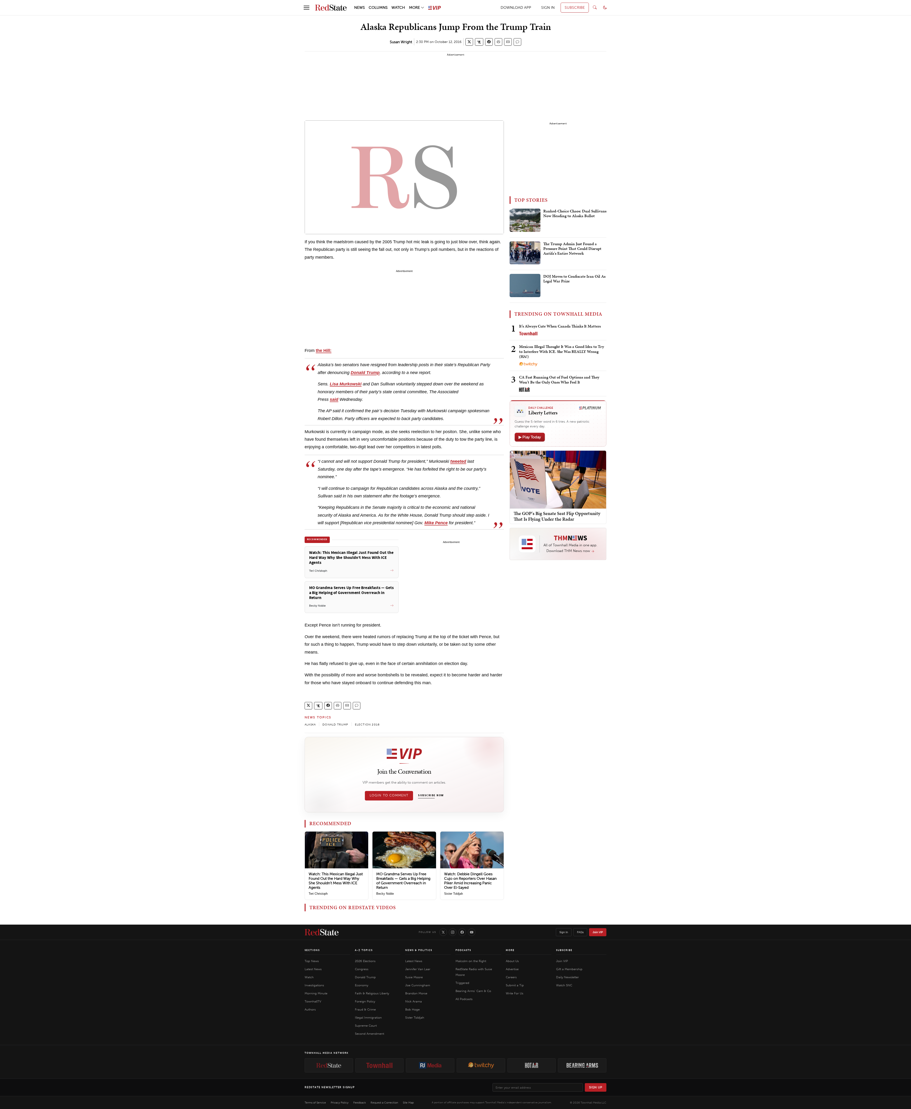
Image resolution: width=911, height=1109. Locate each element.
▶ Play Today (530, 437)
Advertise (512, 969)
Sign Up (595, 1087)
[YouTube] (471, 932)
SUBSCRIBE (575, 7)
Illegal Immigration (368, 1017)
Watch (309, 977)
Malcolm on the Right (471, 961)
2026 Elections (365, 961)
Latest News (313, 969)
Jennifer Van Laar (417, 969)
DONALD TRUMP (335, 724)
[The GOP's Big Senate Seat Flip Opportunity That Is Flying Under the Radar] (558, 479)
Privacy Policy (340, 1102)
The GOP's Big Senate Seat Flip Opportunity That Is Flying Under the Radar (557, 516)
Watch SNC (564, 985)
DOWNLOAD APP (516, 7)
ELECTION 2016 (367, 724)
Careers (511, 977)
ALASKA (310, 724)
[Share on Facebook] (489, 42)
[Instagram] (452, 932)
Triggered (462, 983)
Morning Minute (316, 993)
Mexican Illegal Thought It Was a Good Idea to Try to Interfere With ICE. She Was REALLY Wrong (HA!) (561, 352)
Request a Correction (384, 1102)
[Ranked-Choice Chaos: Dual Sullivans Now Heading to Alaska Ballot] (525, 220)
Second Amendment (369, 1033)
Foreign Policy (365, 1001)
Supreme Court (366, 1025)
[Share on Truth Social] (479, 42)
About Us (512, 961)
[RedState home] (322, 932)
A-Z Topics (364, 950)
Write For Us (514, 993)
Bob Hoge (412, 1009)
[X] (443, 932)
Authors (310, 1009)
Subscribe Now (431, 795)
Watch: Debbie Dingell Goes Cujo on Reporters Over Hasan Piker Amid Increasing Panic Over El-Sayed (470, 881)
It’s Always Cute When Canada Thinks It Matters (560, 326)
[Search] (595, 8)
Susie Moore (414, 977)
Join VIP (598, 932)
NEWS (359, 7)
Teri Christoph (318, 893)
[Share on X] (469, 42)
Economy (361, 985)
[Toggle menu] (306, 7)
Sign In (563, 932)
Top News (312, 961)
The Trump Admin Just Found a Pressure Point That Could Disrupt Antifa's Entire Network (572, 248)
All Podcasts (464, 999)
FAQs (580, 932)
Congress (361, 969)
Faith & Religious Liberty (372, 993)
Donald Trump (365, 977)
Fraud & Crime (365, 1009)
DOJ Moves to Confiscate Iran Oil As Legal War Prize (574, 279)
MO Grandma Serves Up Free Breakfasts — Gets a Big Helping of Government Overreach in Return (403, 881)
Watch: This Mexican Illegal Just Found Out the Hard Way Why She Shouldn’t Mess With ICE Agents (336, 881)
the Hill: (323, 350)
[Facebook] (462, 932)
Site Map (408, 1102)
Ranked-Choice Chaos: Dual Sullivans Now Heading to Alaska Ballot (574, 214)
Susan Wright (401, 42)
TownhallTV (313, 1001)
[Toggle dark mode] (605, 8)
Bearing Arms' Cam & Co (473, 991)
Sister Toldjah (453, 893)
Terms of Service (315, 1102)
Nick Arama (413, 1001)
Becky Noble (385, 893)
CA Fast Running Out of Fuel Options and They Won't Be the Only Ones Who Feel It (559, 379)
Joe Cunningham (417, 985)
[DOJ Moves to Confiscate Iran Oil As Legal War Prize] (525, 285)
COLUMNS (378, 7)
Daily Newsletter (567, 977)
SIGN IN (548, 7)
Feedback (359, 1102)
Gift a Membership (569, 969)
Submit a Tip (515, 985)
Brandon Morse (416, 993)
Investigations (314, 985)
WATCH (398, 7)
